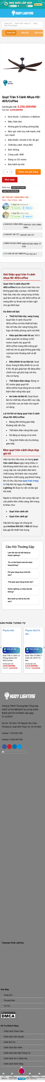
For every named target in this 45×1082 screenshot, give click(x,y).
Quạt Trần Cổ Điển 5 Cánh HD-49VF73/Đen (33, 658)
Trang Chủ (8, 995)
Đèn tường (39, 32)
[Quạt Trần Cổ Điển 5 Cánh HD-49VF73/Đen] (33, 637)
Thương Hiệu (9, 1000)
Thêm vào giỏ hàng (28, 172)
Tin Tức (7, 1006)
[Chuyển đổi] (34, 554)
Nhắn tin (28, 208)
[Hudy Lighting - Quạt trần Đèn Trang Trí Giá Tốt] (22, 13)
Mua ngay (10, 179)
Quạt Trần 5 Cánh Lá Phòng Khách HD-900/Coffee (11, 658)
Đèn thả (25, 32)
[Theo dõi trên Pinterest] (9, 746)
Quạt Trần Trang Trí (22, 23)
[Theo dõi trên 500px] (19, 746)
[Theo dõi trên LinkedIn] (14, 746)
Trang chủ (8, 23)
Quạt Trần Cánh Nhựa (10, 191)
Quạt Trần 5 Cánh (18, 187)
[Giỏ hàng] (43, 13)
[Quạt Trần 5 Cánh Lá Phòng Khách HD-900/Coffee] (11, 637)
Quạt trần (11, 32)
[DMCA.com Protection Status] (8, 1015)
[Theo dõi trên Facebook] (4, 746)
